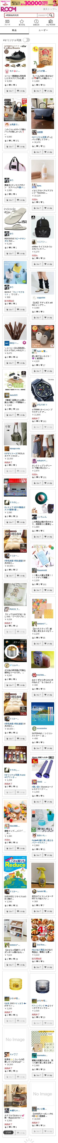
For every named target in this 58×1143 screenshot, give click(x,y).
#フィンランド (38, 1006)
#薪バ (20, 187)
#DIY (16, 507)
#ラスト (41, 842)
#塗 (14, 509)
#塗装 (10, 509)
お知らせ (36, 22)
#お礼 (7, 1003)
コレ (10, 91)
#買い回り (36, 787)
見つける (22, 22)
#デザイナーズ (11, 453)
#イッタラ (18, 1003)
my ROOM (51, 22)
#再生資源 (18, 561)
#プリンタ (10, 777)
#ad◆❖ (35, 840)
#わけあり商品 (38, 950)
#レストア (9, 507)
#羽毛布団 (9, 561)
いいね (22, 91)
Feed (7, 22)
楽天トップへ (50, 9)
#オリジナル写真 (12, 775)
